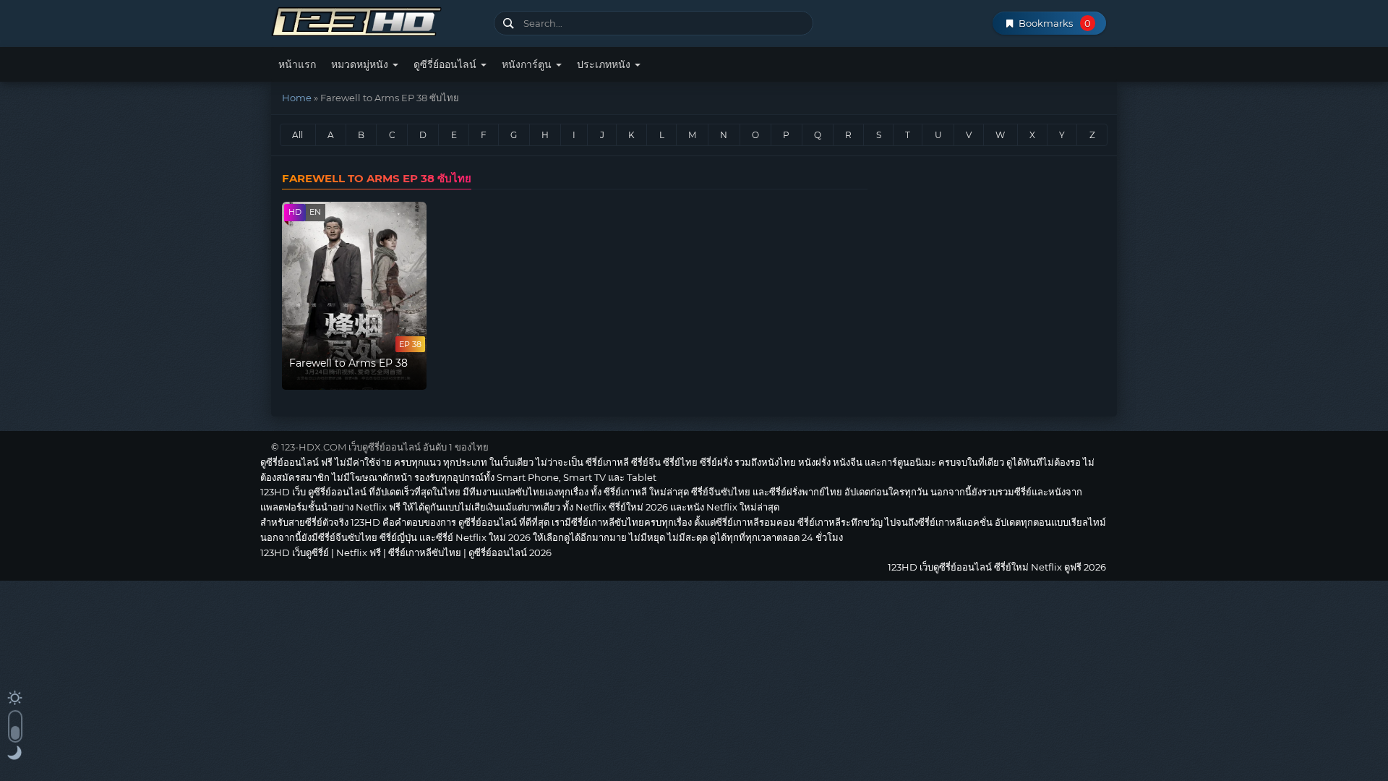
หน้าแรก (297, 64)
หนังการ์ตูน (528, 64)
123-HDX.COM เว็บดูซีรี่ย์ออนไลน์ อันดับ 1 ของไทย (385, 447)
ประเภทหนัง (605, 64)
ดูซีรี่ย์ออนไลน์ (446, 64)
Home (297, 97)
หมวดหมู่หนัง (361, 64)
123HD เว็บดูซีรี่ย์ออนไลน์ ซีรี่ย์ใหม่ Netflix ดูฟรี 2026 (377, 20)
